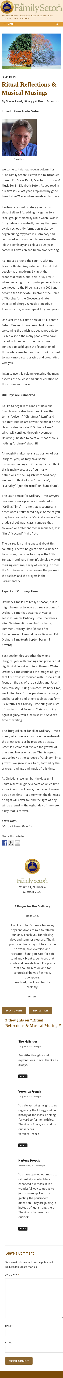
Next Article (40, 1010)
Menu (11, 24)
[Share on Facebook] (4, 843)
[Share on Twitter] (11, 843)
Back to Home (13, 1010)
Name (9, 1326)
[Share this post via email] (17, 843)
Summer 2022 (9, 76)
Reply (23, 1076)
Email (9, 1342)
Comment (12, 1275)
